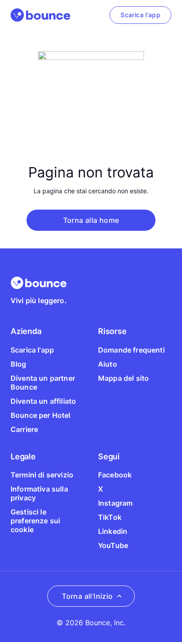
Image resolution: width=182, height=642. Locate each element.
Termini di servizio (42, 474)
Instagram (115, 503)
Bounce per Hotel (41, 415)
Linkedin (112, 531)
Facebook (115, 474)
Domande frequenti (131, 349)
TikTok (109, 517)
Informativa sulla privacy (39, 493)
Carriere (24, 429)
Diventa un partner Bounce (43, 382)
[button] (91, 220)
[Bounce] (40, 15)
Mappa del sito (123, 378)
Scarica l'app (32, 349)
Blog (19, 364)
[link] (140, 15)
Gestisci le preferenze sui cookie (35, 520)
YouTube (113, 545)
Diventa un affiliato (43, 401)
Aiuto (107, 364)
